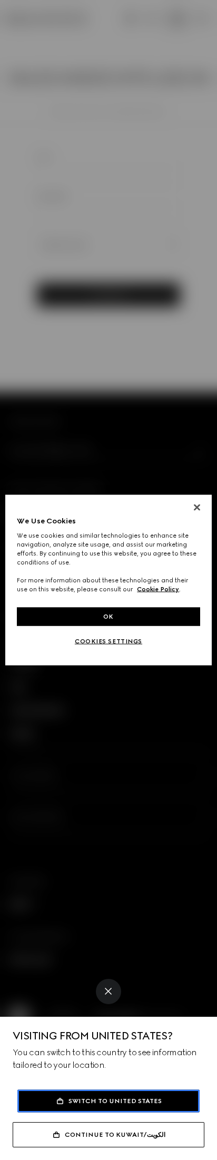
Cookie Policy (158, 589)
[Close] (108, 991)
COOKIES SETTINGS (108, 641)
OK (108, 616)
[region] (108, 580)
